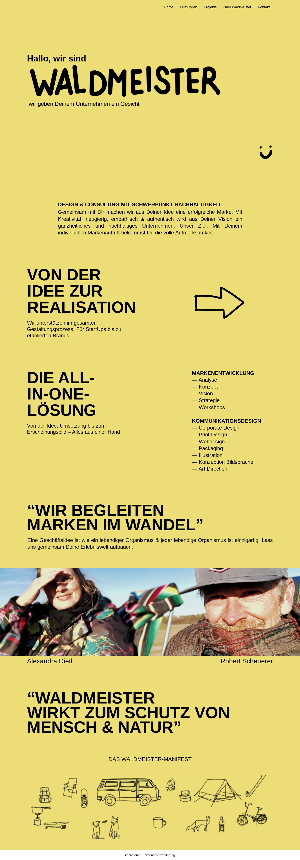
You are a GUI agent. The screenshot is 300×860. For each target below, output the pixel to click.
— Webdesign (208, 441)
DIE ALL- (61, 378)
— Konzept (205, 387)
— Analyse (204, 380)
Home (168, 7)
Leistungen (188, 7)
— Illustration (207, 455)
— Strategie (206, 400)
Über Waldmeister (237, 7)
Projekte (210, 7)
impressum (133, 855)
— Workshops (208, 407)
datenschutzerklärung (160, 855)
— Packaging (207, 448)
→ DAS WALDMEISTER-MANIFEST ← (150, 759)
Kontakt (264, 7)
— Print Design (209, 434)
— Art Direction (210, 469)
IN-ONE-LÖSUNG (61, 402)
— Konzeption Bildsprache (222, 462)
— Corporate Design (215, 428)
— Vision (202, 393)
